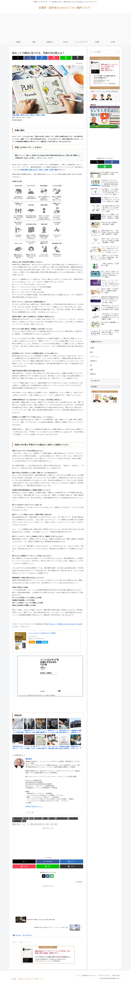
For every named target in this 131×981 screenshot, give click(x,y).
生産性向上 (38, 818)
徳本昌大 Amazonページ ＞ (34, 806)
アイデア (52, 818)
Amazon (32, 642)
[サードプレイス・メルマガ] (105, 94)
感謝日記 (93, 374)
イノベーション (18, 818)
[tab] (17, 935)
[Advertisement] (65, 26)
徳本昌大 (29, 759)
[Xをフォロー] (26, 812)
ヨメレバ (35, 636)
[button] (78, 58)
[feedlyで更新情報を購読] (32, 812)
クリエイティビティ (62, 818)
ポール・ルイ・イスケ (24, 824)
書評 (32, 818)
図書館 (45, 642)
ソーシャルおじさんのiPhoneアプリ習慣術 (42, 633)
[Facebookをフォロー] (29, 812)
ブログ (45, 818)
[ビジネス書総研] (105, 116)
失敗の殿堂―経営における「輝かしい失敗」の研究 (28, 115)
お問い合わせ (116, 975)
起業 (25, 821)
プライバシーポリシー (104, 975)
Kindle (39, 642)
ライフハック (17, 821)
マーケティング (73, 818)
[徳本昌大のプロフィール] (105, 397)
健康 (91, 369)
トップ (78, 975)
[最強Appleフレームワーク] (48, 955)
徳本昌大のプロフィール (89, 975)
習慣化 (26, 818)
